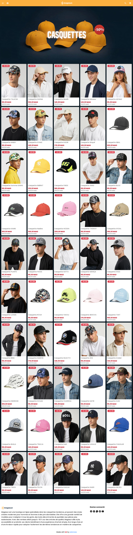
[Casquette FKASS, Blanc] (40, 253)
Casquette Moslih (61, 99)
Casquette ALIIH (113, 401)
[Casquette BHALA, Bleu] (13, 425)
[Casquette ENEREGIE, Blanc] (13, 382)
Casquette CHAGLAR (115, 444)
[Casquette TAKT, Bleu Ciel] (119, 296)
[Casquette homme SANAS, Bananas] (13, 167)
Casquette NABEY (9, 142)
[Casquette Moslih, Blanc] (66, 80)
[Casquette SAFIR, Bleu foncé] (92, 382)
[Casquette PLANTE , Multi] (13, 253)
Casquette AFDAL (114, 228)
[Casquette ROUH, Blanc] (40, 296)
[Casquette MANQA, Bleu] (92, 253)
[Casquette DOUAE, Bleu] (40, 382)
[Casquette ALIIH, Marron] (119, 382)
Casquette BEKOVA (88, 315)
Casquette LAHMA (9, 315)
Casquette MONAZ (114, 99)
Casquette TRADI (9, 487)
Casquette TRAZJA (35, 444)
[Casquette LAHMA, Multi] (13, 296)
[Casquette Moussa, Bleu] (92, 80)
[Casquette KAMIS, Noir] (13, 210)
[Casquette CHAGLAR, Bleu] (119, 425)
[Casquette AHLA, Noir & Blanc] (119, 253)
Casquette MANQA (88, 272)
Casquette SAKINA (35, 99)
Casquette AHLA (113, 272)
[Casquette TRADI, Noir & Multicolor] (13, 469)
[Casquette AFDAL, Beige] (119, 210)
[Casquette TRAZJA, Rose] (40, 425)
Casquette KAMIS (9, 228)
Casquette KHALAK (62, 487)
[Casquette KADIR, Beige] (66, 124)
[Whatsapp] (97, 511)
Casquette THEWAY (89, 228)
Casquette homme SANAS (12, 185)
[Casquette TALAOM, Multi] (13, 80)
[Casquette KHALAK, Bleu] (66, 469)
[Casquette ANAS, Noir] (92, 167)
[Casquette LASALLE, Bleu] (92, 425)
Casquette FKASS (35, 272)
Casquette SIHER (87, 487)
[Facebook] (91, 511)
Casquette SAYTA (61, 272)
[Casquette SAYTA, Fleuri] (66, 253)
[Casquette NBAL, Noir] (119, 124)
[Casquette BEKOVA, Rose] (92, 296)
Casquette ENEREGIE (10, 401)
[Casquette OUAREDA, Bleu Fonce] (66, 382)
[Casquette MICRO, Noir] (119, 469)
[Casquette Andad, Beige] (119, 339)
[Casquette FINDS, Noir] (66, 167)
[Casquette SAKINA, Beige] (40, 80)
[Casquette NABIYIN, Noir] (40, 339)
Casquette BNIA (8, 358)
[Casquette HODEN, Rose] (66, 210)
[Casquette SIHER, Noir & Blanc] (92, 469)
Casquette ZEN (87, 358)
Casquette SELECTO (62, 358)
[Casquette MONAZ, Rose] (119, 80)
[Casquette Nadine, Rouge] (40, 210)
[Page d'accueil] (66, 3)
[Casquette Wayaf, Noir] (92, 124)
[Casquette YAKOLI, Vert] (66, 296)
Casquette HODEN (61, 228)
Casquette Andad (114, 358)
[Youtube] (103, 511)
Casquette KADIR (61, 142)
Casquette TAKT (113, 315)
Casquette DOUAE (35, 401)
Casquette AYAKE (35, 142)
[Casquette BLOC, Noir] (119, 167)
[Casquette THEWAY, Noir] (92, 210)
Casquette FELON (35, 487)
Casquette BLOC (113, 185)
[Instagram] (94, 511)
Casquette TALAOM (10, 99)
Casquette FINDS (61, 185)
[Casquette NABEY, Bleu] (13, 124)
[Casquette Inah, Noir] (66, 425)
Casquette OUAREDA (62, 401)
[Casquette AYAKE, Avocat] (40, 124)
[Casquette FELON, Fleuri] (40, 469)
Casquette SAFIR (87, 401)
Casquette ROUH (35, 315)
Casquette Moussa (88, 99)
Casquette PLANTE (9, 272)
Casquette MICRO (114, 487)
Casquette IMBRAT (35, 185)
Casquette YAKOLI (61, 315)
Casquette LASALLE (88, 444)
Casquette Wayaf (88, 142)
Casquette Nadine (35, 228)
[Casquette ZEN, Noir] (92, 339)
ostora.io (73, 532)
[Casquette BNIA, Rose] (13, 339)
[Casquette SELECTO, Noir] (66, 339)
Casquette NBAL (113, 142)
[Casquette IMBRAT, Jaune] (40, 167)
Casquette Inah (60, 444)
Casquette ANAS (87, 185)
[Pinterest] (100, 511)
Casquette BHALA (9, 444)
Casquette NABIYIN (35, 358)
